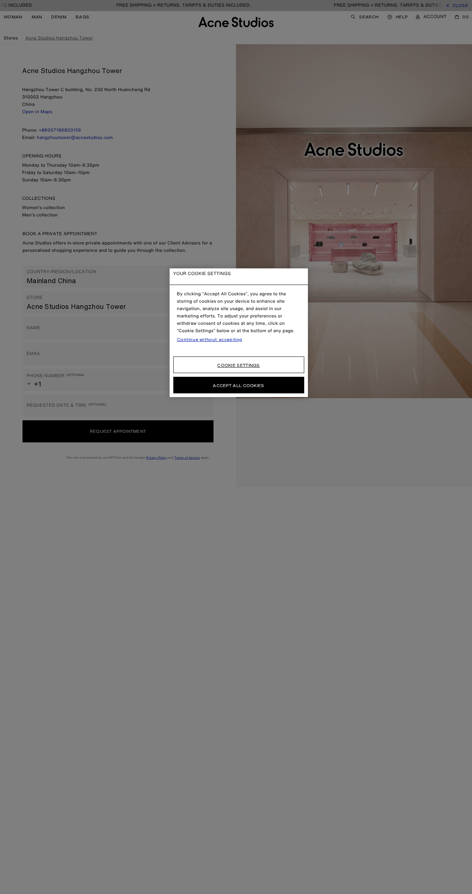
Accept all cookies (238, 385)
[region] (239, 332)
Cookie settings (238, 365)
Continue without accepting (210, 339)
